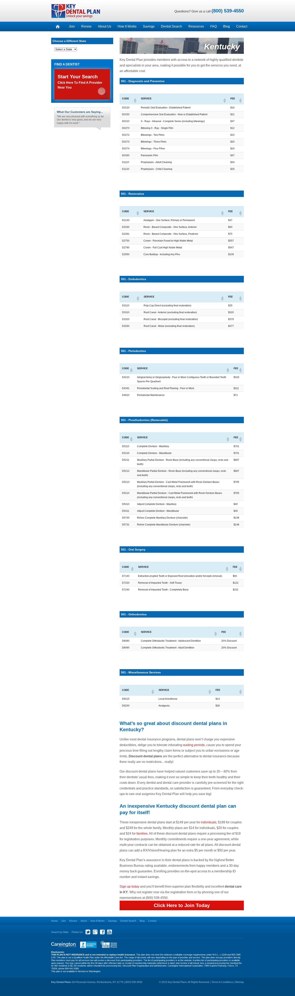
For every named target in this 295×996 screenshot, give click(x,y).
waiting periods (194, 745)
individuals (208, 822)
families (142, 833)
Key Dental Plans (76, 11)
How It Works (127, 26)
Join (72, 26)
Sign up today (130, 886)
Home (54, 921)
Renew (86, 26)
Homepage (57, 26)
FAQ (213, 26)
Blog (226, 26)
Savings (149, 26)
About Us (104, 26)
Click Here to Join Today (182, 905)
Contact (241, 26)
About (83, 921)
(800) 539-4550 (228, 10)
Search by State (59, 932)
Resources (196, 26)
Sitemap (239, 982)
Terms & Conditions (222, 982)
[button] (135, 100)
